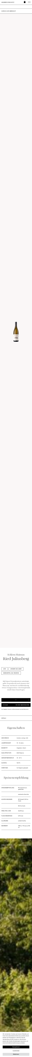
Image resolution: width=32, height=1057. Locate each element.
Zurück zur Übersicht (8, 11)
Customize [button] (16, 1050)
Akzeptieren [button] (16, 1047)
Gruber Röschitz (7, 2)
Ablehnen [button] (16, 1054)
